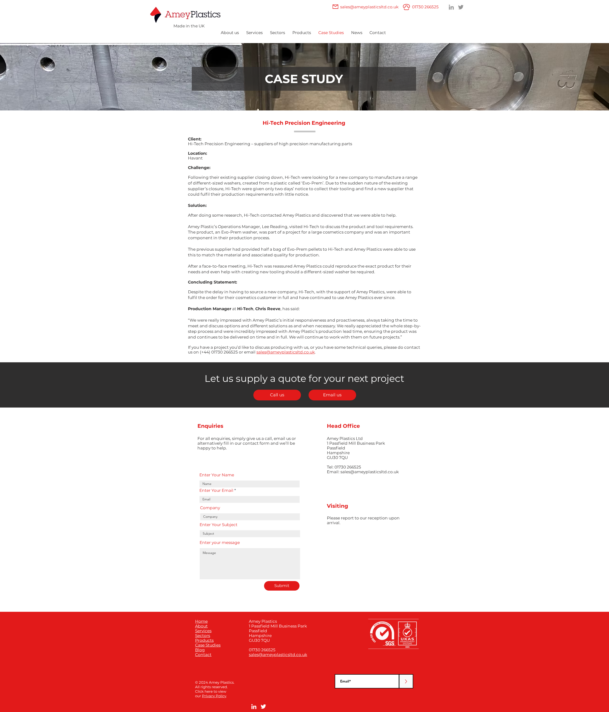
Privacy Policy (214, 696)
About (201, 626)
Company (210, 508)
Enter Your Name (216, 475)
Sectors (202, 635)
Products (204, 640)
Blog (200, 649)
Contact (203, 654)
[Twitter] (460, 7)
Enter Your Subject (218, 525)
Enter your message (220, 543)
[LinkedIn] (451, 7)
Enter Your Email (216, 490)
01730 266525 (425, 7)
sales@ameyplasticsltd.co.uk (369, 7)
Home (201, 621)
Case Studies (208, 645)
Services (203, 630)
